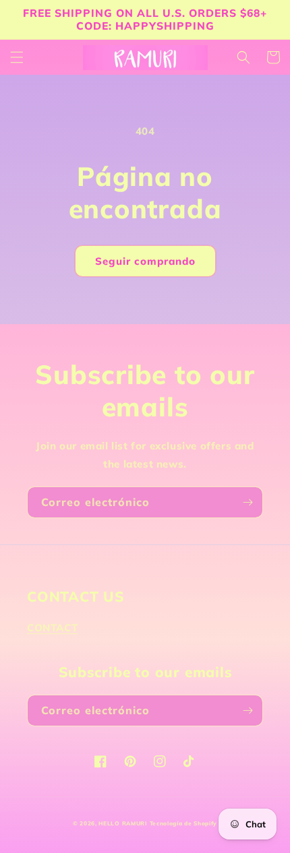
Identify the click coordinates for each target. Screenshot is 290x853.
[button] (17, 57)
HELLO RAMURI (122, 823)
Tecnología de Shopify (184, 823)
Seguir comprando (145, 261)
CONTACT (52, 627)
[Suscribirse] (247, 502)
